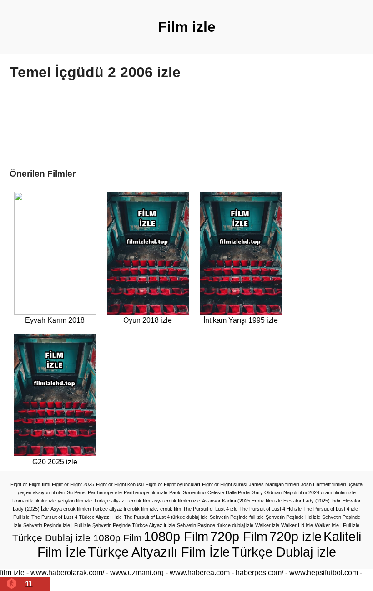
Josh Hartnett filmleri (323, 484)
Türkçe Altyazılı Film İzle (159, 551)
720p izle (295, 536)
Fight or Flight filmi (30, 484)
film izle (12, 572)
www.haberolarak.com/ (67, 572)
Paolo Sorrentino (187, 492)
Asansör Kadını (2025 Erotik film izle (242, 500)
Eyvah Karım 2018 (55, 320)
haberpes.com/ (259, 572)
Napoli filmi (295, 492)
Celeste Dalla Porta (228, 492)
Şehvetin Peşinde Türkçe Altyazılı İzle (133, 525)
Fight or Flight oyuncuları (173, 484)
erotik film (170, 509)
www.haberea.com (200, 572)
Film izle (187, 27)
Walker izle (267, 525)
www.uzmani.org (137, 572)
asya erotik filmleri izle (176, 500)
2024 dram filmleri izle (332, 492)
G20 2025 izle (54, 462)
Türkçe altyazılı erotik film (122, 500)
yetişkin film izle (75, 500)
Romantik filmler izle (34, 500)
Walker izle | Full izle (337, 525)
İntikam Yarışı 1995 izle (240, 320)
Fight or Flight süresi (224, 484)
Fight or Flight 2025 (73, 484)
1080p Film (176, 536)
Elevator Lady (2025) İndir (312, 500)
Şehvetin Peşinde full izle (237, 517)
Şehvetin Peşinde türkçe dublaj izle (215, 525)
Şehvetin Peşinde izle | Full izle (57, 525)
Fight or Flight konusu (120, 484)
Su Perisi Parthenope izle (94, 492)
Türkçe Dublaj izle (284, 551)
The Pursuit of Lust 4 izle (210, 509)
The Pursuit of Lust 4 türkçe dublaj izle (166, 517)
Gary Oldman (267, 492)
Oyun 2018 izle (147, 320)
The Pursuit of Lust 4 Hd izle (270, 509)
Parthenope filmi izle (145, 492)
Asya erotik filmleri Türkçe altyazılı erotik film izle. (104, 509)
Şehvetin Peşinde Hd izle (293, 517)
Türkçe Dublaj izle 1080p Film (77, 537)
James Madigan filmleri (274, 484)
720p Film (238, 536)
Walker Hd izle (297, 525)
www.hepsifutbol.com (323, 572)
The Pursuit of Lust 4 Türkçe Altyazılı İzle (76, 517)
